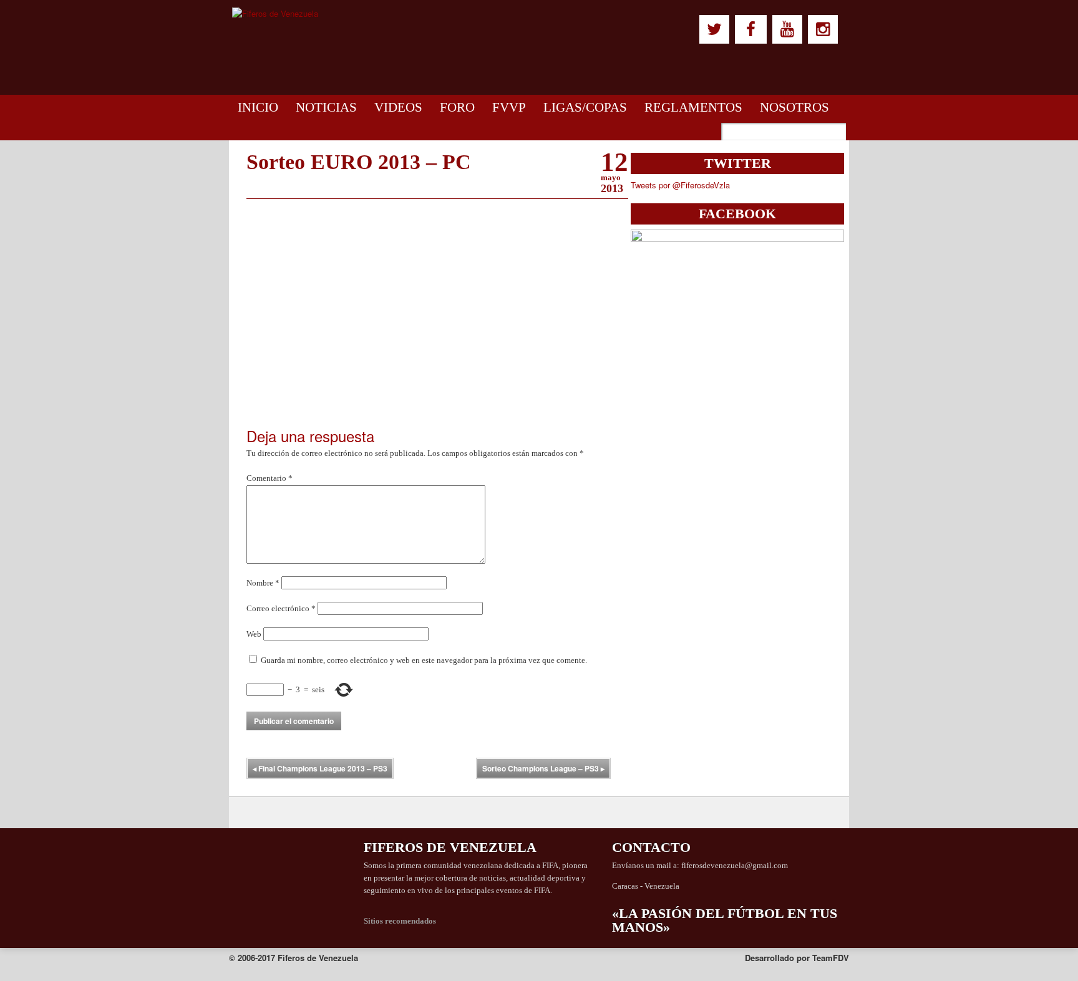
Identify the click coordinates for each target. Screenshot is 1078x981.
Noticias (326, 107)
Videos (398, 107)
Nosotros (794, 107)
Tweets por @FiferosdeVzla (680, 185)
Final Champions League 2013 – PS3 (320, 768)
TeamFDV (830, 958)
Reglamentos (693, 107)
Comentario (269, 478)
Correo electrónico (281, 608)
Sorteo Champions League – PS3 (543, 768)
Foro (457, 107)
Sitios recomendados (400, 920)
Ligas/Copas (585, 107)
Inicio (258, 107)
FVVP (509, 107)
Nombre (262, 582)
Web (253, 634)
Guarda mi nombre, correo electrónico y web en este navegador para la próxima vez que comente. (424, 660)
